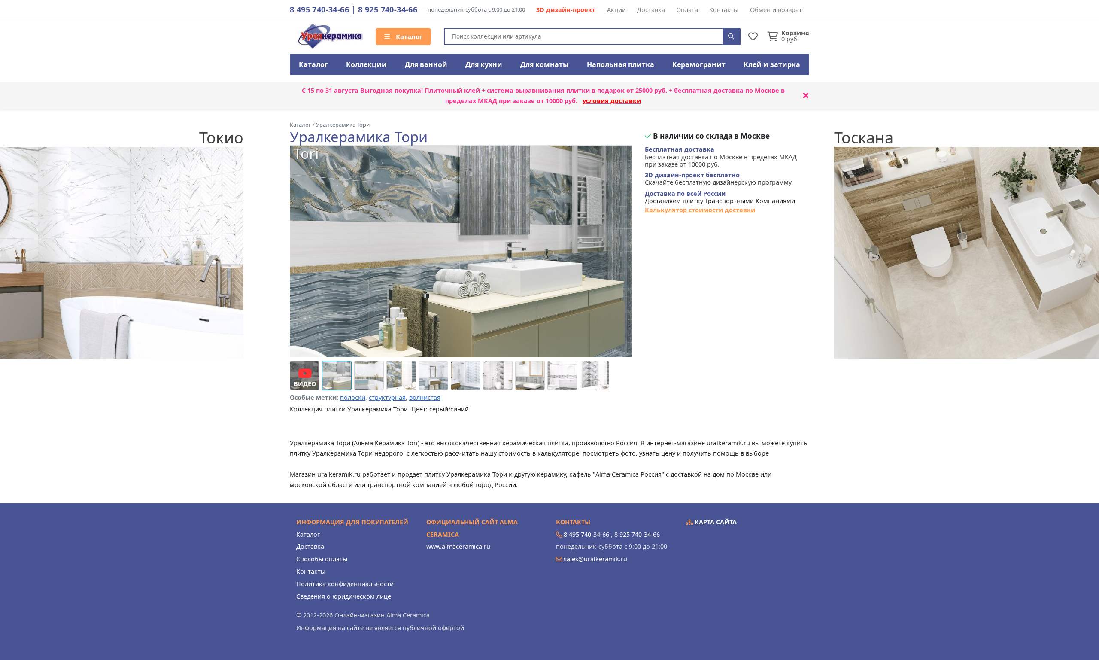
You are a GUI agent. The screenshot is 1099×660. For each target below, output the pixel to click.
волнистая (424, 397)
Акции (616, 10)
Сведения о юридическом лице (343, 596)
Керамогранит (699, 64)
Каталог (408, 36)
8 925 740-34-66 (387, 9)
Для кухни (483, 64)
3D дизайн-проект (565, 10)
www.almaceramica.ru (458, 546)
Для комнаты (544, 64)
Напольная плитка (620, 64)
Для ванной (426, 64)
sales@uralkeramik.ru (595, 559)
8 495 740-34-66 (319, 9)
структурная (387, 397)
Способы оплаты (321, 559)
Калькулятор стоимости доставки (700, 209)
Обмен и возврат (776, 10)
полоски (352, 397)
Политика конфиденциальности (345, 584)
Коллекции (366, 64)
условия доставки (612, 101)
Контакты (723, 10)
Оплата (687, 10)
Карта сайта (715, 522)
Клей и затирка (772, 64)
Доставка (651, 10)
